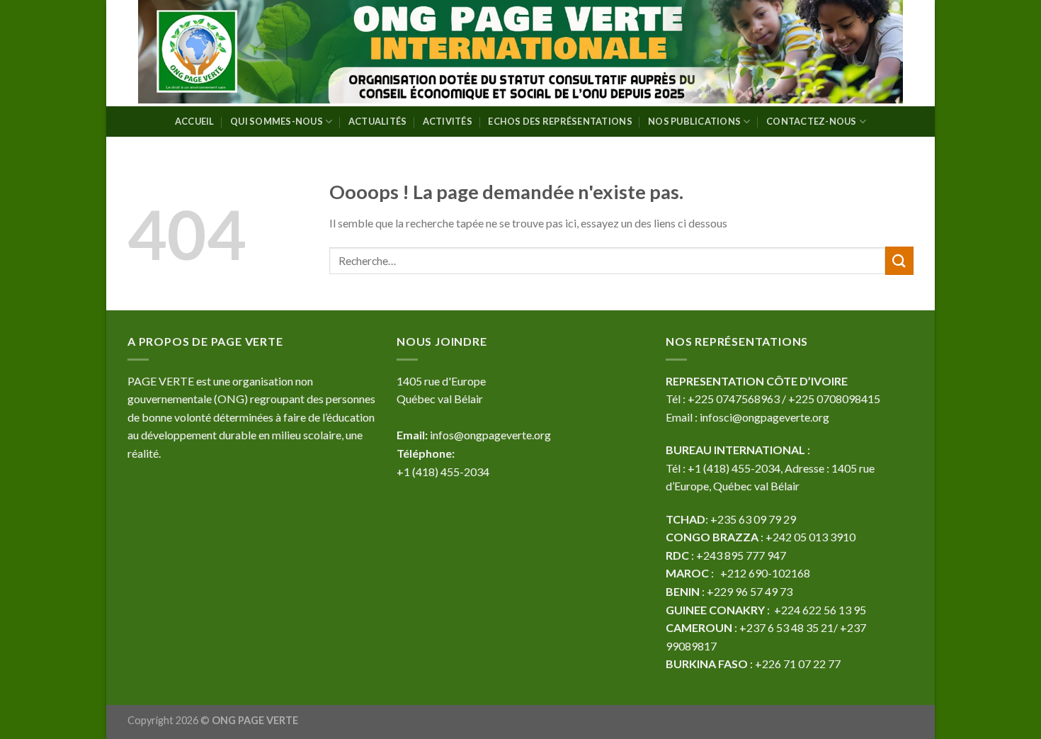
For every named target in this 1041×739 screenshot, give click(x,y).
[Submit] (899, 260)
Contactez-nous (811, 121)
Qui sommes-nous (276, 121)
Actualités (377, 121)
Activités (447, 121)
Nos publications (694, 121)
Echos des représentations (560, 121)
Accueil (195, 121)
